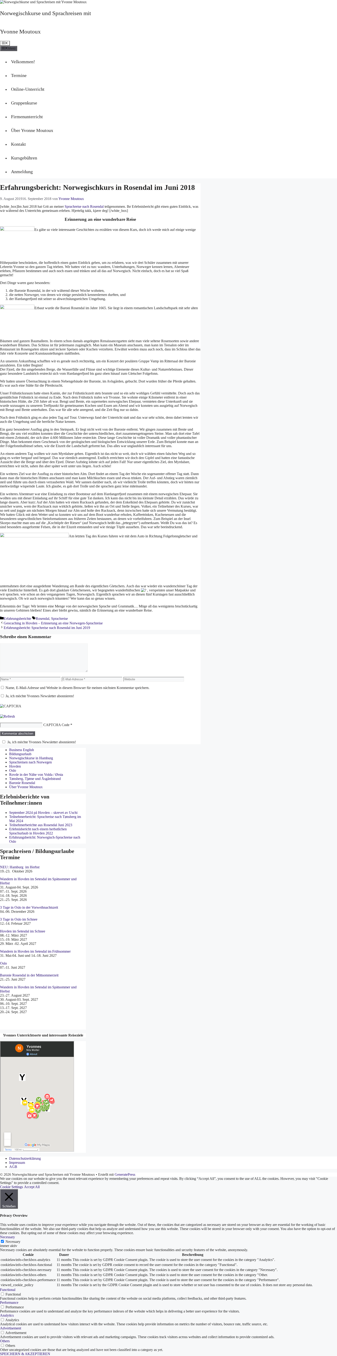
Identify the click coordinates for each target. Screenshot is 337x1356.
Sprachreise (59, 619)
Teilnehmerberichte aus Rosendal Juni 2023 (40, 825)
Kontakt (18, 144)
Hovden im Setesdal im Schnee (22, 931)
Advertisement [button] (10, 1328)
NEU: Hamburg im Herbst (19, 867)
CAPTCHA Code (56, 725)
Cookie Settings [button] (11, 1187)
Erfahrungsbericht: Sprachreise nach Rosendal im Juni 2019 (47, 628)
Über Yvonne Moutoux (32, 130)
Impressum (17, 1163)
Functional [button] (7, 1290)
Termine (19, 75)
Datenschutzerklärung (25, 1158)
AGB (13, 1167)
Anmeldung (22, 171)
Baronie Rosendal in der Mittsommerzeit (29, 975)
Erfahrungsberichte (17, 619)
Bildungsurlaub (20, 754)
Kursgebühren (24, 157)
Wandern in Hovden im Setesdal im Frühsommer (35, 951)
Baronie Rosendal (22, 783)
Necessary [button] (7, 1237)
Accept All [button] (32, 1187)
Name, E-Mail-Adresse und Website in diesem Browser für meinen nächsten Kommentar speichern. (77, 688)
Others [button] (5, 1341)
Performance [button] (9, 1302)
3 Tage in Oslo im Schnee (18, 919)
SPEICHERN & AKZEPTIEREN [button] (25, 1354)
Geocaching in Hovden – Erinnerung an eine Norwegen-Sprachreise (53, 623)
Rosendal (42, 619)
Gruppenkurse (24, 102)
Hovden (15, 766)
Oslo (12, 770)
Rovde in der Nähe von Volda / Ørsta (36, 774)
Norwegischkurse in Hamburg (31, 758)
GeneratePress (125, 1174)
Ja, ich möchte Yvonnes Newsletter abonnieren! (39, 696)
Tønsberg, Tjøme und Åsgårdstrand (35, 779)
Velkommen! (23, 61)
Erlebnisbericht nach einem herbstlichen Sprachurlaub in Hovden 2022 (38, 831)
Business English (21, 750)
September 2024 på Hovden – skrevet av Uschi (43, 813)
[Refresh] (7, 716)
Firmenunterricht (27, 116)
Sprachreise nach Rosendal (84, 206)
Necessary (13, 1242)
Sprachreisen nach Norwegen (30, 762)
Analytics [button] (7, 1315)
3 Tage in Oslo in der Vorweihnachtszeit (29, 907)
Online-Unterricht (27, 89)
